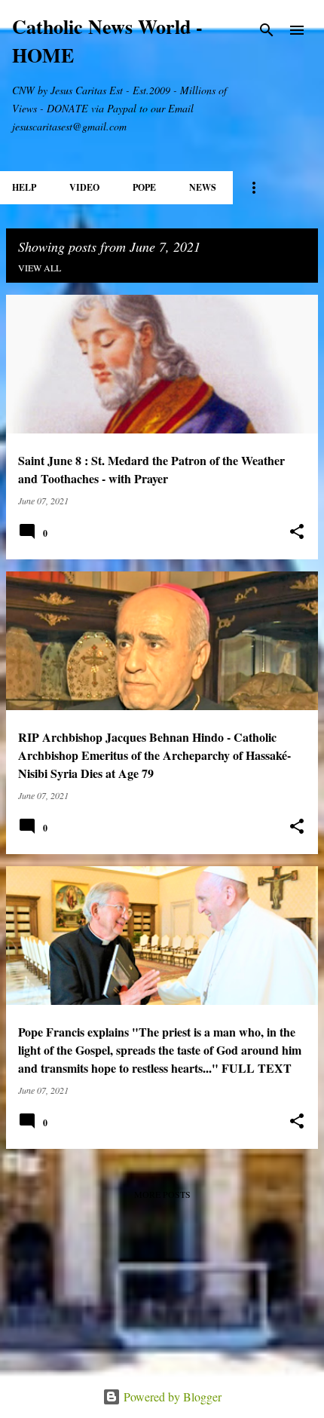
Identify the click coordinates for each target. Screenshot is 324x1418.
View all (39, 268)
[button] (297, 531)
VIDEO (84, 187)
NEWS (202, 187)
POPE (144, 187)
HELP (24, 187)
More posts (162, 1194)
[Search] (267, 30)
